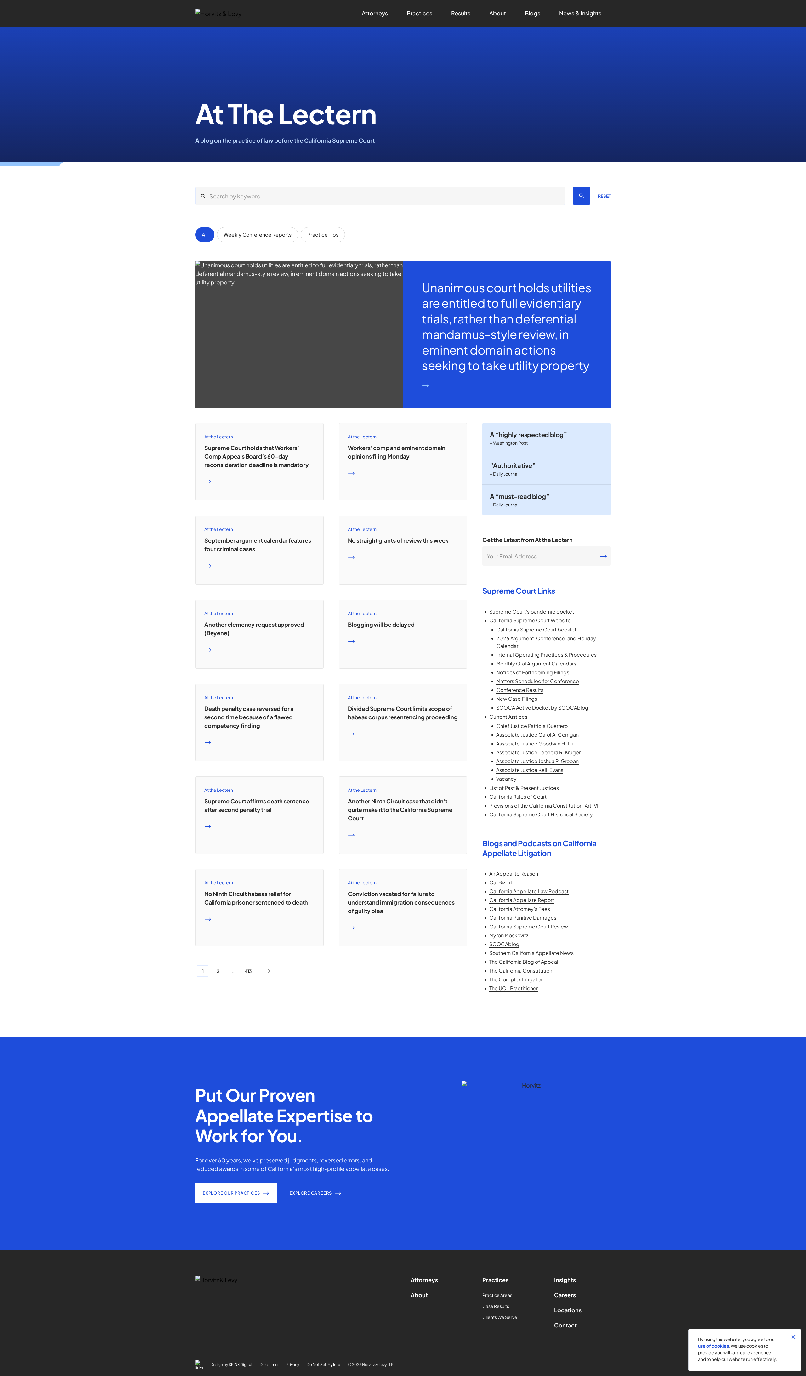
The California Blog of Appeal (523, 961)
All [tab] (205, 234)
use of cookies (713, 1346)
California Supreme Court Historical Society (541, 814)
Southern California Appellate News (531, 953)
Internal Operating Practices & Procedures (546, 654)
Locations (568, 1310)
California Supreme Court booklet (536, 629)
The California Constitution (520, 970)
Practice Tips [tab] (322, 234)
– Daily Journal (504, 474)
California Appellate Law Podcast (529, 891)
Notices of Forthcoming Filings (532, 672)
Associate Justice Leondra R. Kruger (538, 752)
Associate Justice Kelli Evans (529, 770)
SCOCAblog (504, 944)
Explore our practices (231, 1193)
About (419, 1295)
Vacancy (507, 778)
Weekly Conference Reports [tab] (258, 234)
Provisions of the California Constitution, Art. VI (543, 805)
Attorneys (424, 1279)
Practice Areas (497, 1295)
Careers (565, 1295)
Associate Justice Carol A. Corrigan (537, 734)
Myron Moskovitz (508, 935)
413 (248, 971)
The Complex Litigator (515, 979)
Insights (565, 1279)
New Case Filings (516, 698)
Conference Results (519, 690)
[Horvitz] (228, 13)
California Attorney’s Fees (519, 908)
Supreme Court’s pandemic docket (531, 611)
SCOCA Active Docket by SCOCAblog (542, 707)
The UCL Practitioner (513, 988)
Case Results (495, 1306)
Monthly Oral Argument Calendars (536, 663)
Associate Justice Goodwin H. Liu (535, 743)
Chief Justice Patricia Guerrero (532, 725)
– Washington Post (509, 443)
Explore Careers (311, 1193)
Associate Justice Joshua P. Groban (537, 761)
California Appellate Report (521, 900)
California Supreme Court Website (530, 620)
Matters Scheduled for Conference (537, 681)
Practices (495, 1279)
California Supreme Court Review (528, 926)
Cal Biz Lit (500, 882)
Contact (565, 1325)
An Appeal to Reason (513, 873)
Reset (604, 196)
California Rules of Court (518, 796)
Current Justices (508, 716)
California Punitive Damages (522, 917)
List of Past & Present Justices (524, 788)
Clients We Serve (499, 1317)
